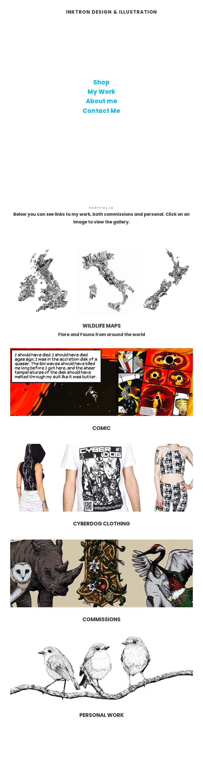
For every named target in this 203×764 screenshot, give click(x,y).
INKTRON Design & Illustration (111, 12)
